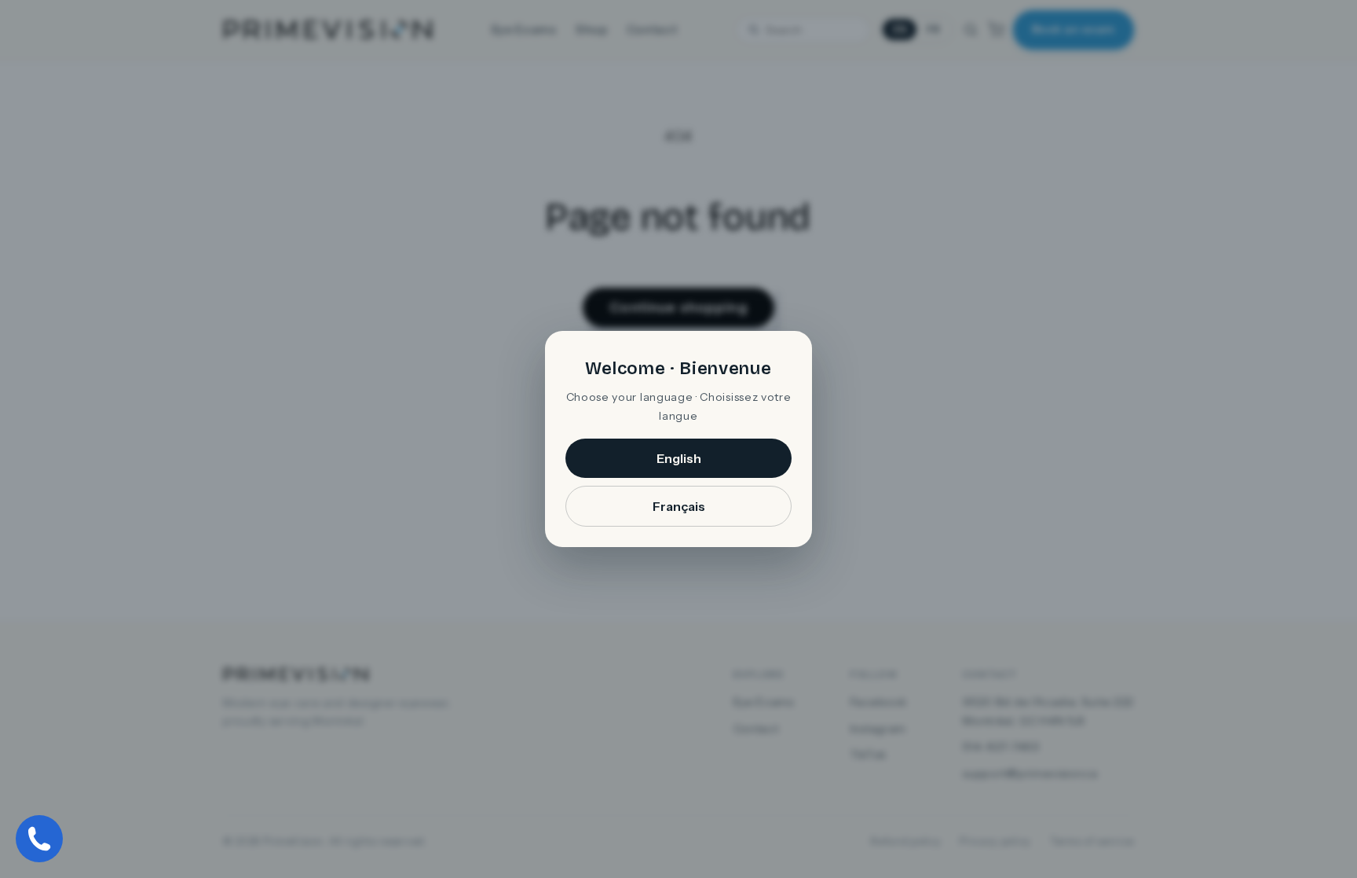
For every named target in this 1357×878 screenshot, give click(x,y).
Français (679, 506)
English (679, 458)
